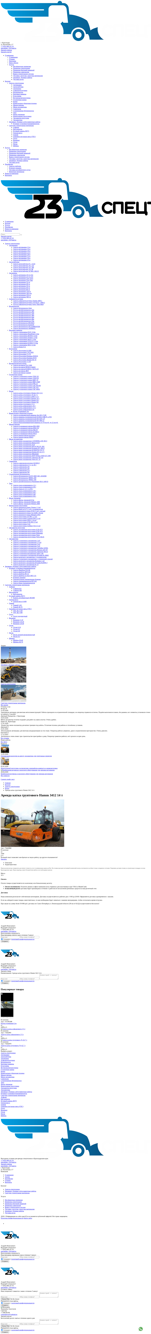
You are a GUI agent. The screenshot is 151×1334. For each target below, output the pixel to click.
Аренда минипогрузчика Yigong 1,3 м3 (27, 507)
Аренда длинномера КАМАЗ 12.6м (25, 343)
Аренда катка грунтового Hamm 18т (26, 402)
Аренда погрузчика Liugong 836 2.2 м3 (26, 518)
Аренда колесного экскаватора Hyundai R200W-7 (30, 563)
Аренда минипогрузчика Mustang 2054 (26, 515)
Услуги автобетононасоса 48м (23, 319)
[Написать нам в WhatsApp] (140, 1329)
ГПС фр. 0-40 (17, 611)
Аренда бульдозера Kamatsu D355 (25, 358)
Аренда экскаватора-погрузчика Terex (26, 535)
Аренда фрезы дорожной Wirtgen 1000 (26, 502)
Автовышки (17, 85)
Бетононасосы (18, 92)
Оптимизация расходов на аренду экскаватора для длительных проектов (26, 756)
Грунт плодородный (20, 616)
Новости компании (11, 173)
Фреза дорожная (19, 114)
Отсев (15, 142)
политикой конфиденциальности (22, 939)
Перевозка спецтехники (21, 68)
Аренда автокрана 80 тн (21, 290)
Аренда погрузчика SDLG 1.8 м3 (24, 520)
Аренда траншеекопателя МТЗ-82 (25, 581)
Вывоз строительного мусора (23, 74)
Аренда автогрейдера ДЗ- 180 (23, 267)
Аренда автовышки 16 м (21, 249)
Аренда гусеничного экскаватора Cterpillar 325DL (30, 548)
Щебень (16, 146)
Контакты (8, 175)
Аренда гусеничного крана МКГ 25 (25, 380)
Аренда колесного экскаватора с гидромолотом (29, 557)
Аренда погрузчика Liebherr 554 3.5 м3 (26, 526)
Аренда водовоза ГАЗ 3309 (22, 365)
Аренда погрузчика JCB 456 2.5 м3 (25, 522)
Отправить (5, 941)
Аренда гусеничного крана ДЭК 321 (26, 376)
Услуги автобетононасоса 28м (23, 312)
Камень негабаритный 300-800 (24, 598)
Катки (15, 101)
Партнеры (12, 61)
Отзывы (12, 59)
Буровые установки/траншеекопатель (26, 124)
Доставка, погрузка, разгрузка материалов (28, 76)
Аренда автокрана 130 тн (22, 291)
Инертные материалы (16, 172)
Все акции (4, 705)
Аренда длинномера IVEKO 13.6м (25, 337)
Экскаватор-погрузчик (21, 118)
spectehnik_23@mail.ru (8, 48)
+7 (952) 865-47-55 (7, 46)
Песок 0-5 (16, 636)
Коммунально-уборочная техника (25, 103)
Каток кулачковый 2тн (21, 411)
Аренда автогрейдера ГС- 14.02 (24, 264)
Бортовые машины (19, 94)
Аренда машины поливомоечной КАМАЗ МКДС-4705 (32, 417)
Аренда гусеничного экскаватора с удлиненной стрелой (33, 559)
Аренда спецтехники (16, 83)
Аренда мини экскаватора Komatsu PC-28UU (29, 448)
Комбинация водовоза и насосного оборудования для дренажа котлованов (27, 774)
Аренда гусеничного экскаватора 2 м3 (26, 544)
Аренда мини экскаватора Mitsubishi (26, 454)
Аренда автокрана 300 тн (22, 297)
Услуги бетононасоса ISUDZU (24, 323)
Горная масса (17, 133)
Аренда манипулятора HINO (23, 437)
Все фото (4, 742)
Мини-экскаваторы (20, 107)
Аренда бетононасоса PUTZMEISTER (26, 326)
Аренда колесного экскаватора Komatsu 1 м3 (28, 561)
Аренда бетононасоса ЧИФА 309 (24, 478)
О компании (9, 55)
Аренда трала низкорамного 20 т (24, 487)
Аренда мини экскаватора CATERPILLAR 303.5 (30, 441)
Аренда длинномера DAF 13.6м (24, 332)
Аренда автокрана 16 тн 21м (23, 275)
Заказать (4, 859)
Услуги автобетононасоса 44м (23, 317)
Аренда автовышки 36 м (21, 258)
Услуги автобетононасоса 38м (23, 315)
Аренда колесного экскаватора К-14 (25, 564)
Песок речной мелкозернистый (24, 635)
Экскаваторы (17, 120)
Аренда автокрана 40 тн (21, 284)
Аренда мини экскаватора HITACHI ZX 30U (29, 446)
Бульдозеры (17, 96)
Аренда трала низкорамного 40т (24, 494)
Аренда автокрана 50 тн (21, 286)
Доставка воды (18, 79)
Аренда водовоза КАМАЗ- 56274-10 (26, 369)
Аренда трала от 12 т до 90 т (23, 489)
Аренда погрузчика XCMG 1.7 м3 (25, 516)
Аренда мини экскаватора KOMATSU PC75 (28, 450)
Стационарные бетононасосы (23, 111)
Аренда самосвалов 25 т (21, 470)
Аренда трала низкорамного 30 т (24, 491)
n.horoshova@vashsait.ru (9, 1314)
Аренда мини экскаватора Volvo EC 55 (26, 459)
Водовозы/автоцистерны (22, 98)
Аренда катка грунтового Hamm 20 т (26, 400)
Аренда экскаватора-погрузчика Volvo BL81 (28, 537)
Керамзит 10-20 (18, 622)
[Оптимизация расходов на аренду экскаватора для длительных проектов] (5, 752)
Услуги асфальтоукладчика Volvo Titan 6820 (28, 304)
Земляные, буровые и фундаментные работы (24, 122)
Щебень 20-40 (18, 640)
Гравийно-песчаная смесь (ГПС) (24, 136)
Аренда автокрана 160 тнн (22, 293)
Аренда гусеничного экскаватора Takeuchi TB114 (30, 552)
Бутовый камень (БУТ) (21, 131)
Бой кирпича (17, 129)
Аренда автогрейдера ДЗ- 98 (23, 269)
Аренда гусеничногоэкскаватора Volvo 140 (28, 553)
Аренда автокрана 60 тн (21, 288)
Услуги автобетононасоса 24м (23, 310)
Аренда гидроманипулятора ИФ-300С (26, 426)
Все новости (5, 776)
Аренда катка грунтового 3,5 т (24, 404)
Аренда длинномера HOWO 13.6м (25, 336)
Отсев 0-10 (17, 627)
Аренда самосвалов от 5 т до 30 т (24, 465)
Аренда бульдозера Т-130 (22, 361)
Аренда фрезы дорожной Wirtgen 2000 (26, 504)
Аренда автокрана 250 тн (22, 295)
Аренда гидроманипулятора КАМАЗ (26, 432)
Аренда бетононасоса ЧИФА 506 (24, 480)
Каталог (8, 81)
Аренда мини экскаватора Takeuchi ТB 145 (28, 457)
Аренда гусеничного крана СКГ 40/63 (26, 389)
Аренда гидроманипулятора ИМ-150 (26, 428)
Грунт (15, 138)
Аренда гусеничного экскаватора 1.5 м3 (27, 542)
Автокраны (17, 88)
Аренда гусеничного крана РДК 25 (25, 384)
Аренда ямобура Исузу (21, 574)
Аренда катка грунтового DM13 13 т (26, 397)
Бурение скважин (15, 168)
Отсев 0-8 (16, 631)
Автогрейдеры (18, 87)
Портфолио (9, 164)
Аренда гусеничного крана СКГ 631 (26, 387)
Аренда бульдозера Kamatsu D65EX (25, 356)
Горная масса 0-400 (20, 601)
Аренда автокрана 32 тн (21, 282)
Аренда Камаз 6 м (19, 347)
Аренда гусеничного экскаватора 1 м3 (26, 540)
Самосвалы (17, 109)
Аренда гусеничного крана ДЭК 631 (26, 378)
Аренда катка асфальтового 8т (23, 409)
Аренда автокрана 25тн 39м (23, 280)
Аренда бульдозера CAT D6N (23, 352)
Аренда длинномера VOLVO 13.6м (25, 341)
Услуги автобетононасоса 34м (23, 314)
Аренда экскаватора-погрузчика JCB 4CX (28, 529)
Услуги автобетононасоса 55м (23, 321)
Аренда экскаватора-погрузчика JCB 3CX (28, 531)
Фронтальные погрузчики (22, 116)
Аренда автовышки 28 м (21, 254)
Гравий (15, 135)
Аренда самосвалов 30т (21, 472)
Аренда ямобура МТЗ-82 (21, 572)
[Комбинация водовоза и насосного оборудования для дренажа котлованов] (28, 770)
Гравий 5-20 (17, 605)
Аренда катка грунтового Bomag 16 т (26, 398)
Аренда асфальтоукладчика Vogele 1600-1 (27, 301)
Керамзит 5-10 (18, 620)
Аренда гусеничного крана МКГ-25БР (26, 382)
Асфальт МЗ (17, 590)
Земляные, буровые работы (22, 77)
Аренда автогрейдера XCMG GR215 (26, 271)
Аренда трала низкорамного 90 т (24, 492)
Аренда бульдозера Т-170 (22, 354)
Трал (14, 112)
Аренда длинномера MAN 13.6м (24, 339)
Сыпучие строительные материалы (21, 125)
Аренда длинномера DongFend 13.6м (26, 334)
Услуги (11, 65)
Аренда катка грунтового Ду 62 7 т (25, 395)
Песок (15, 144)
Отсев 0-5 (16, 629)
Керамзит (16, 140)
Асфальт (16, 127)
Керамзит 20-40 (18, 624)
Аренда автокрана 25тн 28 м (23, 278)
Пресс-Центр (13, 63)
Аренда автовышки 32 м (21, 256)
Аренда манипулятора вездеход (24, 435)
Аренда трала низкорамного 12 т (24, 485)
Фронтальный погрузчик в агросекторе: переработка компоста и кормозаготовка (29, 768)
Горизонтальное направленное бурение (27, 579)
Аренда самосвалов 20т (21, 469)
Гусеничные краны (20, 100)
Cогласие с (18, 939)
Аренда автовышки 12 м (21, 247)
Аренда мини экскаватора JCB (24, 445)
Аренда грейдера (15, 166)
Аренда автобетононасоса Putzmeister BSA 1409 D (30, 481)
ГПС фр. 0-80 (17, 612)
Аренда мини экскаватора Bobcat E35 (26, 443)
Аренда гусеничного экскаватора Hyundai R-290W (31, 555)
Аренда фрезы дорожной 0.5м (23, 500)
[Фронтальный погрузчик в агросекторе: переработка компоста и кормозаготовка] (5, 764)
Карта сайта (28, 1218)
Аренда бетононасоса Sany (22, 308)
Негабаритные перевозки (22, 66)
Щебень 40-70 (18, 642)
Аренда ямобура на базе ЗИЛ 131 (24, 576)
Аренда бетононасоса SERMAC (24, 328)
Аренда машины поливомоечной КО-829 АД (29, 419)
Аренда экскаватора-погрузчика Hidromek (28, 533)
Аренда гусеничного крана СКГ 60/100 (27, 385)
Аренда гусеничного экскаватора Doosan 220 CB (30, 550)
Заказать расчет (6, 52)
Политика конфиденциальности (12, 1218)
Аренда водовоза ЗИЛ (21, 371)
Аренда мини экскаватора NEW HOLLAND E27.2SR (32, 456)
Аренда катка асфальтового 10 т (24, 406)
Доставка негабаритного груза (19, 170)
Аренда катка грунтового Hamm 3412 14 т (28, 393)
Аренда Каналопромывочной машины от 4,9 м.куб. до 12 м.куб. (35, 422)
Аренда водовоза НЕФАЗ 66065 (24, 367)
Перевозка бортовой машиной (23, 70)
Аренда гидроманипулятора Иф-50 (25, 430)
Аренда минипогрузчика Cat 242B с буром (28, 513)
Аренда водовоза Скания (22, 373)
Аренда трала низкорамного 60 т (24, 496)
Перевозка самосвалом (21, 72)
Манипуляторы (18, 105)
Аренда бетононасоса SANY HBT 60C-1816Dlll (29, 476)
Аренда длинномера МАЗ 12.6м (24, 345)
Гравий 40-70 (17, 607)
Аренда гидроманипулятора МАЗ (25, 433)
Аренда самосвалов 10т (21, 467)
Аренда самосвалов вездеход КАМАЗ (26, 463)
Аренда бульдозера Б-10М (22, 350)
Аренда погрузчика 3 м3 (21, 524)
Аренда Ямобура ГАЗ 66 (21, 570)
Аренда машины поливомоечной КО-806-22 (28, 421)
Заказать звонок (6, 50)
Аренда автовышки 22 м (21, 253)
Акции (7, 1177)
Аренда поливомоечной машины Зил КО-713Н (29, 415)
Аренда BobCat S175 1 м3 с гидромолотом (28, 509)
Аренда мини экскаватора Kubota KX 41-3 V (29, 452)
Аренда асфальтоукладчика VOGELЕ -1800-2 (29, 302)
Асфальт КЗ (17, 588)
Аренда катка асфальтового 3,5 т (24, 408)
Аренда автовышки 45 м (21, 260)
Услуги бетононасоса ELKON (23, 325)
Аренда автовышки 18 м (21, 251)
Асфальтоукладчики (20, 90)
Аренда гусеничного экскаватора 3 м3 (26, 546)
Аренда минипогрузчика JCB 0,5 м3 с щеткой (29, 511)
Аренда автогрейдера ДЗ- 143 (23, 266)
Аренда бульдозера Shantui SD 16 (24, 360)
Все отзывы (5, 738)
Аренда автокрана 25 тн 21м (23, 277)
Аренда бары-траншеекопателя (24, 583)
